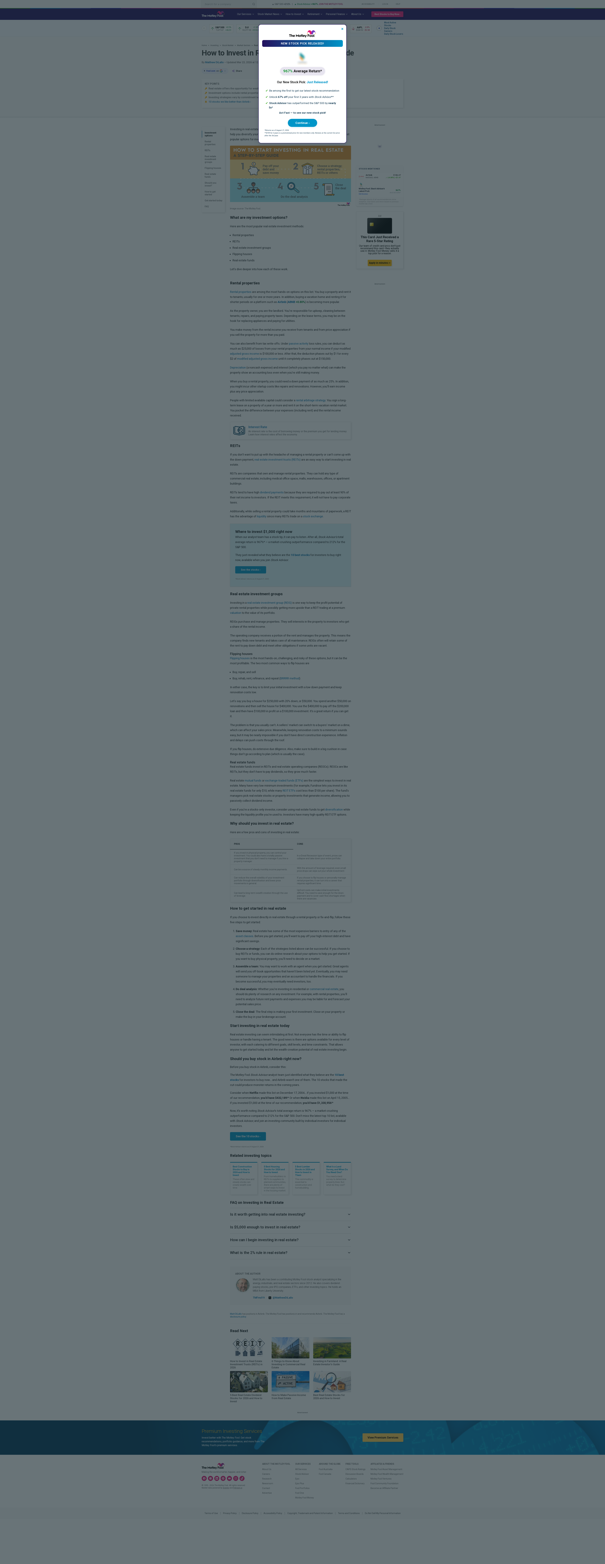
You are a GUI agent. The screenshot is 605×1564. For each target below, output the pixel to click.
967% (302, 71)
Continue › (302, 123)
